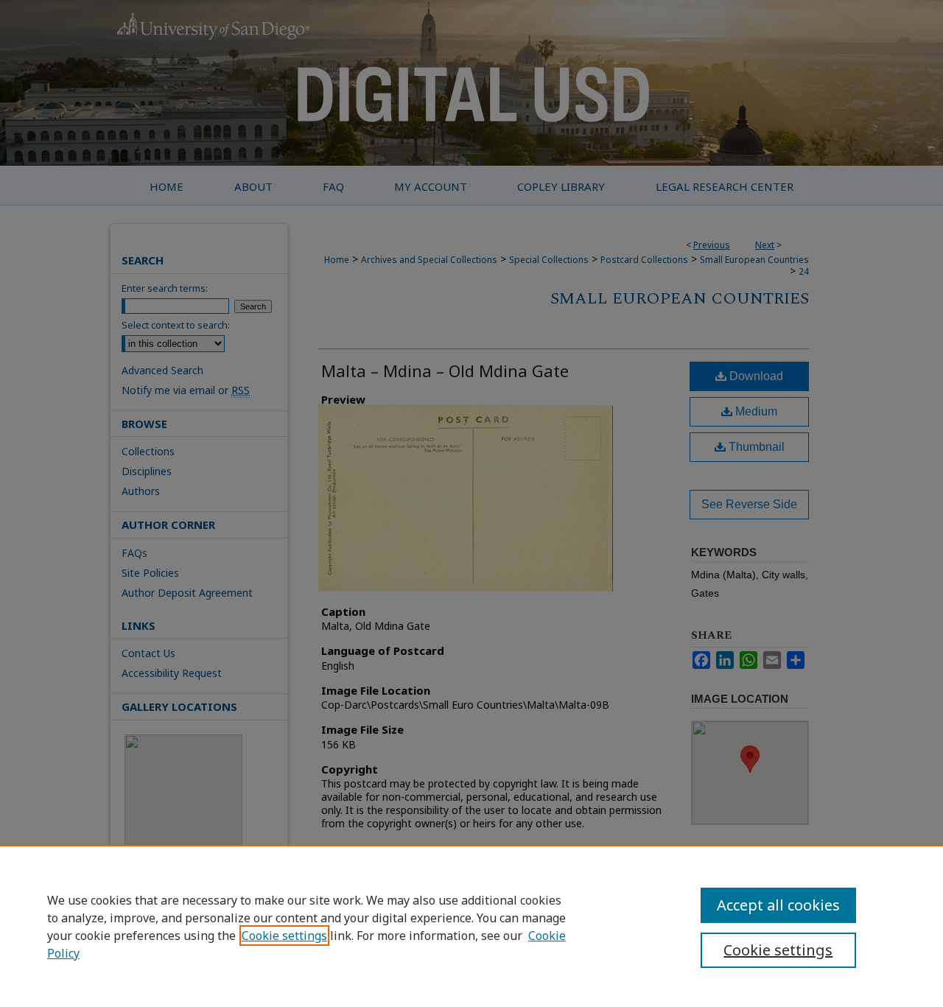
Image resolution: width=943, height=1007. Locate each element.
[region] (471, 926)
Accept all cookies (778, 905)
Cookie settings (284, 935)
